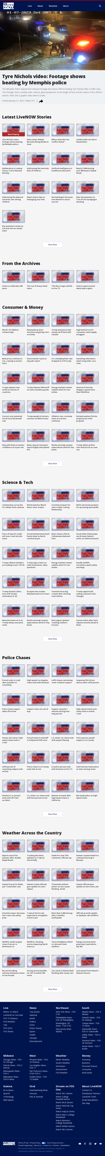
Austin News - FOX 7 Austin (91, 1047)
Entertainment (36, 1041)
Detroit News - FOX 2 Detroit (12, 1066)
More (65, 6)
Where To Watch (10, 1011)
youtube (80, 1144)
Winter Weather (63, 1059)
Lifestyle (33, 1038)
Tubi (5, 1025)
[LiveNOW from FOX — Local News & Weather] (12, 6)
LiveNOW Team (89, 1096)
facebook (85, 1144)
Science (7, 1086)
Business (86, 1063)
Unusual (33, 1093)
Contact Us (87, 1090)
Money (86, 1055)
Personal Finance (89, 1066)
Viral (32, 1086)
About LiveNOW (92, 1086)
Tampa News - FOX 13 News (90, 1024)
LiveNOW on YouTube (13, 1015)
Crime (32, 1025)
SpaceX (6, 1093)
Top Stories (35, 1011)
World (32, 1018)
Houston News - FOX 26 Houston (91, 1041)
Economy (86, 1059)
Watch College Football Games (63, 1097)
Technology (8, 1096)
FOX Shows (8, 1031)
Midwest (8, 1055)
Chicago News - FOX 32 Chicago (12, 1060)
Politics (33, 1021)
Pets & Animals (36, 1096)
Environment (61, 1069)
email (100, 1144)
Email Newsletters (90, 1100)
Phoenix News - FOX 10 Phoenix (39, 1060)
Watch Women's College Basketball (64, 1121)
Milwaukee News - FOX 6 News (11, 1078)
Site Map (86, 1103)
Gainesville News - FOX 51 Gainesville (90, 1030)
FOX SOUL (8, 1028)
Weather (61, 1055)
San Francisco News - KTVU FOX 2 (39, 1072)
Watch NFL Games (64, 1093)
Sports (32, 1031)
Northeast (62, 1008)
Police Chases (36, 1028)
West (33, 1055)
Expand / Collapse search (100, 6)
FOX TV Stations (10, 1018)
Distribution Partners (91, 1093)
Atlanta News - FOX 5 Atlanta (91, 1013)
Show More (52, 245)
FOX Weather (9, 1021)
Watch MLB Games (64, 1102)
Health (32, 1034)
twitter (95, 1144)
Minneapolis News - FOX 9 (12, 1072)
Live (5, 1008)
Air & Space (8, 1090)
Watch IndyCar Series (65, 1111)
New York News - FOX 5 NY (65, 1013)
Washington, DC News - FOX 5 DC (63, 1024)
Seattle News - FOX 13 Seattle (38, 1078)
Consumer (86, 1069)
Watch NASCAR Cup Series (64, 1106)
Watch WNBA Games (65, 1126)
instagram (90, 1144)
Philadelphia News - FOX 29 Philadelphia (64, 1018)
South (85, 1008)
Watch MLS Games (64, 1129)
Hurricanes (60, 1066)
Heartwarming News (39, 1090)
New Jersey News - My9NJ (64, 1030)
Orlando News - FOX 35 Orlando (91, 1018)
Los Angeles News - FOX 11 (38, 1066)
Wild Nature (8, 1100)
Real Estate (87, 1072)
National (33, 1015)
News (33, 1008)
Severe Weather (63, 1063)
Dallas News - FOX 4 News (91, 1035)
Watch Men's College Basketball (65, 1115)
